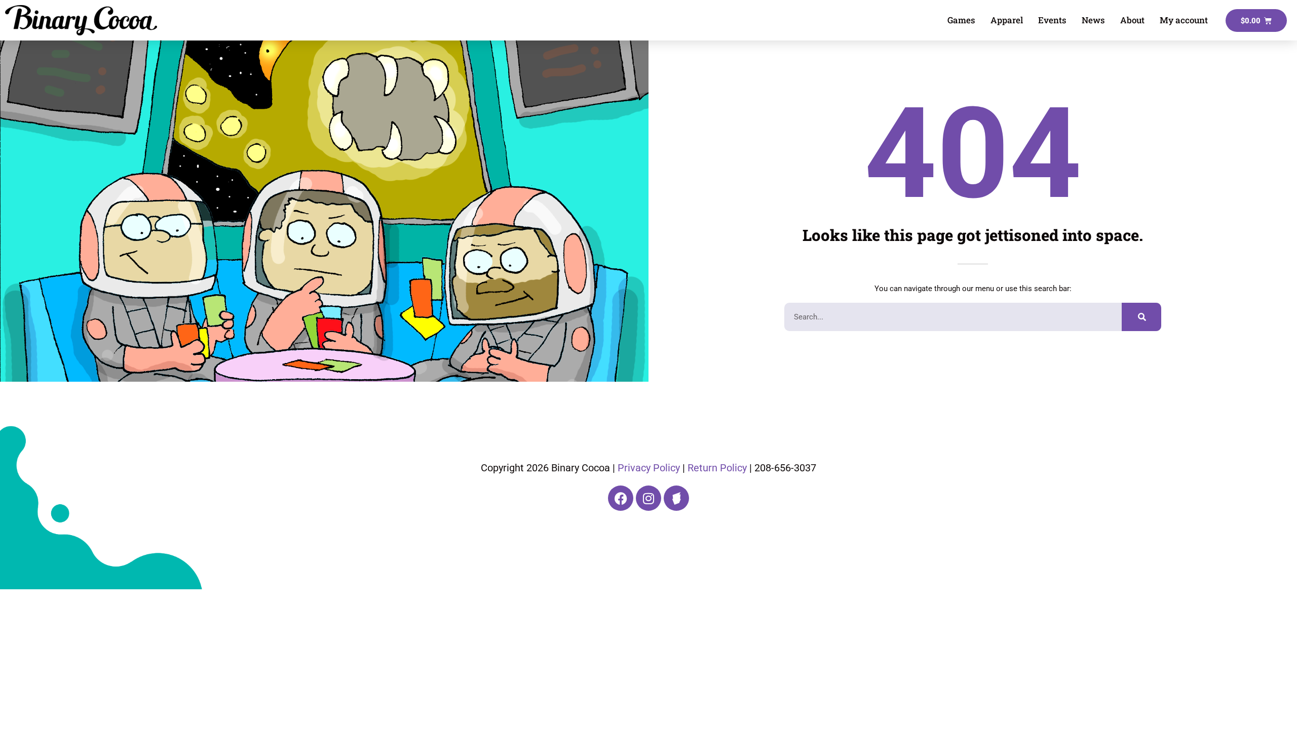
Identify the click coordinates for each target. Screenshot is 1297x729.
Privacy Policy (649, 468)
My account (1184, 20)
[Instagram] (648, 498)
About (1132, 20)
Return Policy (717, 468)
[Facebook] (620, 498)
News (1093, 20)
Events (1052, 20)
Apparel (1006, 20)
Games (961, 20)
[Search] (1141, 317)
